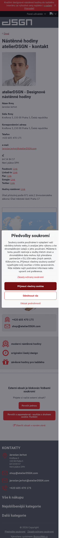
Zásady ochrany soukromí (30, 277)
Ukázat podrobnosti (30, 303)
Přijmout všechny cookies (30, 286)
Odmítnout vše (30, 295)
